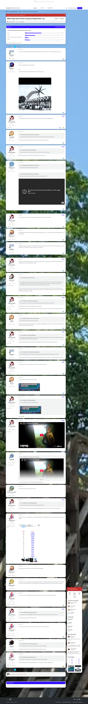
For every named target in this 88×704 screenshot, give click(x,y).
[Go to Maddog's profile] (11, 317)
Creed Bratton (33, 643)
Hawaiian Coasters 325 (11, 492)
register (13, 42)
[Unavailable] (30, 406)
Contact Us (8, 702)
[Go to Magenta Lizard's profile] (11, 232)
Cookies (12, 702)
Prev (9, 46)
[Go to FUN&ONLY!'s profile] (11, 51)
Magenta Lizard (12, 236)
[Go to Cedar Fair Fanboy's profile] (7, 21)
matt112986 (11, 137)
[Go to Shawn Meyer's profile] (11, 276)
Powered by (77, 702)
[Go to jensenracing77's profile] (11, 581)
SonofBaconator (12, 167)
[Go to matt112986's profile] (11, 133)
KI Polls (22, 21)
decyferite (12, 646)
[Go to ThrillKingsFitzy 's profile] (11, 516)
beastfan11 (12, 68)
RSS (16, 702)
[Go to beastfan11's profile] (11, 64)
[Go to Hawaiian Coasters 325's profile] (11, 488)
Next (19, 46)
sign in (10, 42)
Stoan (31, 277)
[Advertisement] (74, 680)
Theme (56, 702)
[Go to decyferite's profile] (11, 642)
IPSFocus (59, 702)
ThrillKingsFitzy (12, 520)
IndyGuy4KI (11, 459)
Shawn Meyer (11, 280)
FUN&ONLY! (11, 55)
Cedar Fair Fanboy (12, 21)
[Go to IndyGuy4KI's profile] (11, 455)
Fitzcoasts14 (32, 612)
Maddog (11, 320)
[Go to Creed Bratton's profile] (69, 606)
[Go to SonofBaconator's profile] (11, 164)
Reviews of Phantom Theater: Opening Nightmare (16, 15)
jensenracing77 (12, 585)
